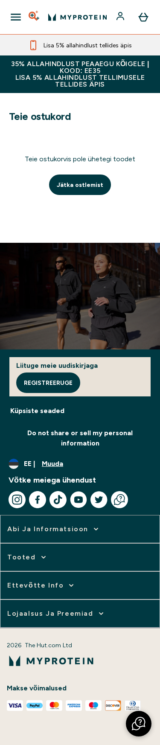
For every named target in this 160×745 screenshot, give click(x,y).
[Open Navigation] (16, 17)
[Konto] (121, 17)
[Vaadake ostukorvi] (143, 17)
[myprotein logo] (77, 17)
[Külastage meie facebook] (37, 499)
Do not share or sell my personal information (80, 438)
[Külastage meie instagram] (17, 499)
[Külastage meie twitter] (99, 499)
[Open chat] (119, 499)
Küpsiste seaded (37, 410)
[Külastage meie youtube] (78, 499)
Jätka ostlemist (80, 184)
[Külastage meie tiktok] (58, 499)
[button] (138, 723)
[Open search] (34, 17)
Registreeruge (48, 382)
